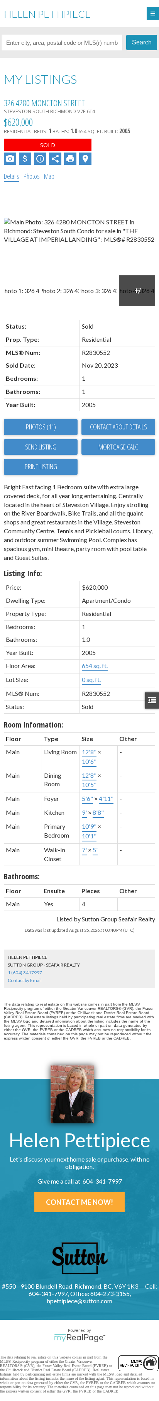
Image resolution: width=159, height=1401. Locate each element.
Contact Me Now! (79, 1202)
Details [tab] (11, 176)
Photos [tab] (32, 176)
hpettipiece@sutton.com (79, 1300)
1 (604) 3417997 (25, 972)
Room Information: (33, 724)
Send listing (40, 446)
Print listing (41, 466)
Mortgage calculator (118, 447)
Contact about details (118, 426)
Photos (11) (41, 426)
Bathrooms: (22, 876)
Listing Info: (23, 573)
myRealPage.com (80, 1338)
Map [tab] (49, 176)
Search (142, 42)
